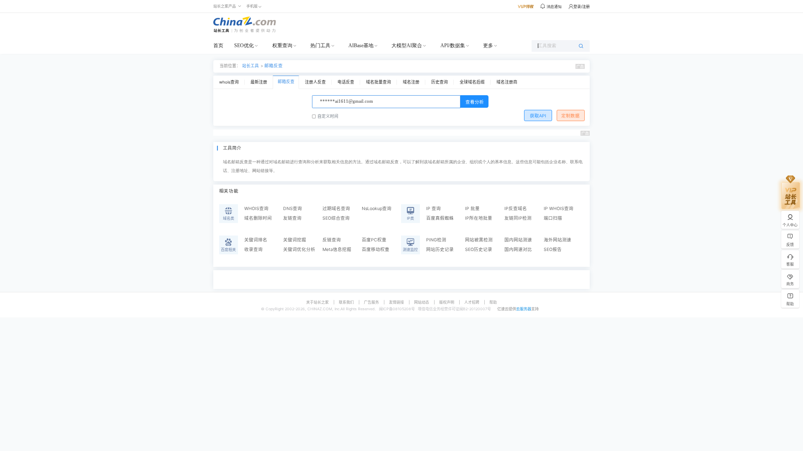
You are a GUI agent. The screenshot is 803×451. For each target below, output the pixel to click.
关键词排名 (255, 240)
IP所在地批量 (478, 218)
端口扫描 (553, 218)
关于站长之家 (317, 302)
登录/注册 (581, 6)
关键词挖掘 (294, 240)
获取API (538, 116)
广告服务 (371, 302)
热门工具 (320, 45)
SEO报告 (553, 249)
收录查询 (253, 249)
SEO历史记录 (478, 249)
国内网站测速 (518, 240)
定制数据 (570, 116)
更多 (488, 45)
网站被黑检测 (479, 240)
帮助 (493, 302)
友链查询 (292, 218)
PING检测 (436, 240)
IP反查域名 (515, 208)
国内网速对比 (518, 249)
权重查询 (282, 45)
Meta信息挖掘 (336, 249)
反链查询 (331, 240)
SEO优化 (244, 45)
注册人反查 (315, 82)
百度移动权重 (375, 249)
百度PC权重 (374, 240)
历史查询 (439, 82)
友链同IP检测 (518, 218)
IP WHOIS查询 (558, 208)
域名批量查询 (378, 82)
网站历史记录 (440, 249)
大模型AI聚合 (406, 45)
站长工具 (250, 65)
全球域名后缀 (472, 82)
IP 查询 (433, 208)
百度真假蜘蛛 (440, 218)
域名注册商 (506, 82)
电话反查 (346, 82)
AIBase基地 (360, 45)
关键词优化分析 (299, 249)
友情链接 (396, 302)
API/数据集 (452, 45)
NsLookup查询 (376, 208)
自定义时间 (327, 116)
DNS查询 (292, 208)
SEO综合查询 (336, 218)
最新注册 (259, 82)
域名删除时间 (258, 218)
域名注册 (411, 82)
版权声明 (446, 302)
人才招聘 (471, 302)
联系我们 (346, 302)
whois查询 (229, 82)
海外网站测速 (557, 240)
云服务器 (523, 309)
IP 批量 (472, 208)
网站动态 (421, 302)
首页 (218, 45)
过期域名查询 (336, 208)
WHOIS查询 (256, 208)
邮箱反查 (273, 65)
